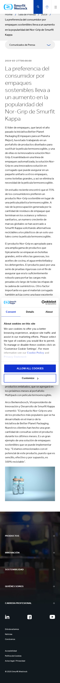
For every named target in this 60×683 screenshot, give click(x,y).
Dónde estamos (12, 629)
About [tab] (49, 311)
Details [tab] (30, 311)
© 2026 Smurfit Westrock (16, 671)
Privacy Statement (15, 356)
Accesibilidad (11, 651)
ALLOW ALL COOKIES (30, 368)
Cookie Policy (35, 352)
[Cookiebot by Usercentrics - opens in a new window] (42, 302)
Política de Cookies (13, 656)
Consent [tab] (11, 311)
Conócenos (10, 639)
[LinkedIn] (7, 617)
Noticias (8, 634)
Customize (28, 378)
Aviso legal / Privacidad (15, 661)
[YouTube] (52, 617)
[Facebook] (29, 617)
